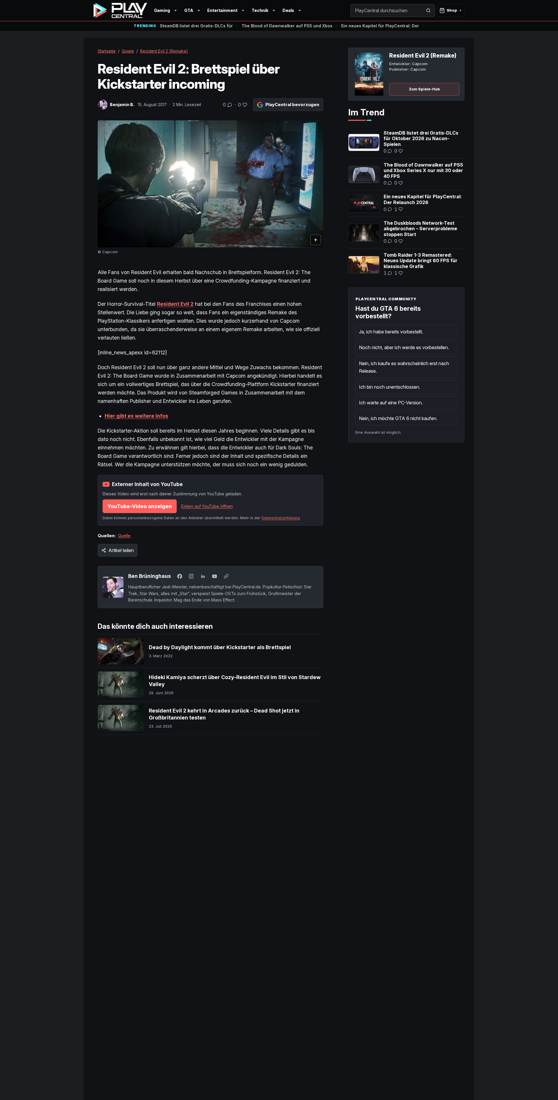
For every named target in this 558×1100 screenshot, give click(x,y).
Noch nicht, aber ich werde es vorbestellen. (404, 347)
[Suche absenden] (428, 10)
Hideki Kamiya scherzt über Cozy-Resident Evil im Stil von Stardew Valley (235, 680)
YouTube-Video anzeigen (140, 506)
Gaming (162, 10)
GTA (188, 10)
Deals (288, 10)
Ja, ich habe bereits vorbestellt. (391, 332)
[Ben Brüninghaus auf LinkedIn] (203, 576)
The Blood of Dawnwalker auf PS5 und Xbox (287, 25)
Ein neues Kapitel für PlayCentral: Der (380, 25)
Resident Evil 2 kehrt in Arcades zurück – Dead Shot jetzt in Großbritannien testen (224, 714)
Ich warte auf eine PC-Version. (391, 403)
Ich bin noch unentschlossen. (389, 387)
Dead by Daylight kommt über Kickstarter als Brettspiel (220, 647)
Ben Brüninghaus (149, 576)
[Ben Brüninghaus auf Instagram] (191, 576)
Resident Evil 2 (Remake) (164, 51)
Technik (260, 10)
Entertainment (222, 10)
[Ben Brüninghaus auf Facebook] (179, 576)
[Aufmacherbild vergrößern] (210, 183)
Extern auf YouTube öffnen (207, 506)
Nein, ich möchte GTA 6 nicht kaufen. (398, 418)
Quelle (124, 535)
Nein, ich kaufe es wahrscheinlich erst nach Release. (404, 367)
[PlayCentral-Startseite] (120, 10)
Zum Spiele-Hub (424, 89)
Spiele (128, 51)
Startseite (107, 51)
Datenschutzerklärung (281, 518)
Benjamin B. (122, 104)
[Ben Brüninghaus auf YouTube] (214, 576)
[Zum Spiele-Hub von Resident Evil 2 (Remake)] (369, 74)
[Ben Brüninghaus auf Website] (226, 576)
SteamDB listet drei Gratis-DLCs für (196, 25)
